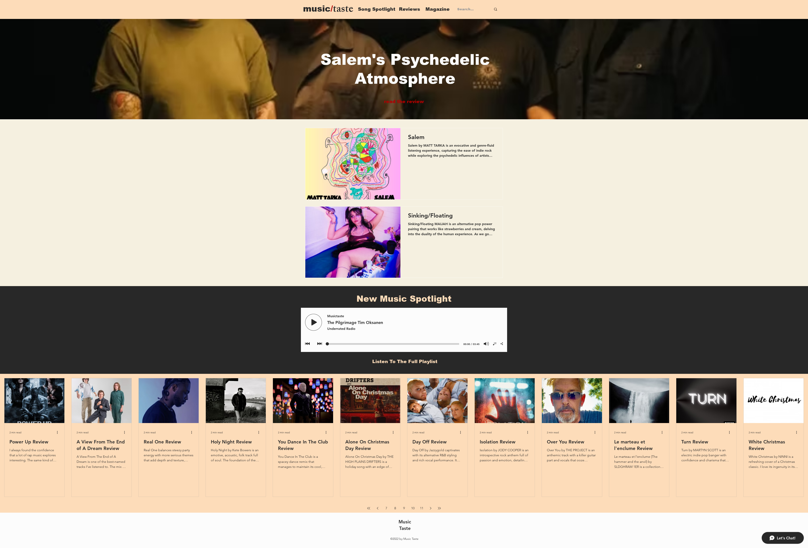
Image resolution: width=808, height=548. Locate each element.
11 (421, 508)
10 (413, 508)
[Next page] (430, 508)
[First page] (368, 508)
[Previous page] (377, 508)
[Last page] (439, 508)
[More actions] (58, 432)
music (318, 8)
